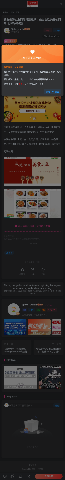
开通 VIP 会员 (52, 91)
